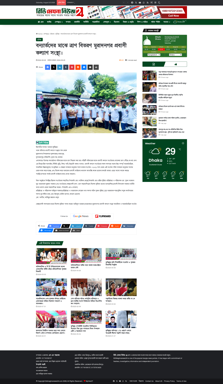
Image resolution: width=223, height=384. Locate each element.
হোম (41, 22)
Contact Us (149, 381)
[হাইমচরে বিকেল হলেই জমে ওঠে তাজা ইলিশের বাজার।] (149, 110)
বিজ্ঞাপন (141, 381)
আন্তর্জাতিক (96, 22)
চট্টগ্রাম (52, 34)
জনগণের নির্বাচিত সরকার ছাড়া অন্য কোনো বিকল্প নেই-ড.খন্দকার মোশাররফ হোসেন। (50, 331)
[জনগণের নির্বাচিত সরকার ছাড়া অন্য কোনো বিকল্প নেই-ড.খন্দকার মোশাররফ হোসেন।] (51, 319)
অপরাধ (68, 22)
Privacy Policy (169, 381)
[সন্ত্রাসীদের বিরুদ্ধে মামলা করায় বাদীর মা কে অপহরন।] (121, 287)
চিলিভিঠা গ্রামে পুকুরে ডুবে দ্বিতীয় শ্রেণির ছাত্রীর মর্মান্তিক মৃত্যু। (171, 96)
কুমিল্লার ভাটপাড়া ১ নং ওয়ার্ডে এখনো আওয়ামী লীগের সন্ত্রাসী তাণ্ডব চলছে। (118, 331)
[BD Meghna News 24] (60, 12)
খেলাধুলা (106, 22)
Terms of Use (181, 381)
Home (40, 34)
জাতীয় (49, 22)
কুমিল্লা (57, 34)
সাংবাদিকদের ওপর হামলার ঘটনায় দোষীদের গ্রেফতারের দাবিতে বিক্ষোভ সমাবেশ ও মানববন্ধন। (50, 301)
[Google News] (80, 216)
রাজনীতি (77, 22)
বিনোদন (116, 22)
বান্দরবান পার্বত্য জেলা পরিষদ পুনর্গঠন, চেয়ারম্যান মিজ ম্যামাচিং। (86, 2)
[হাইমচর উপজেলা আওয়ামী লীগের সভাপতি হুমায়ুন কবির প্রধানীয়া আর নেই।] (149, 87)
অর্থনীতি (86, 22)
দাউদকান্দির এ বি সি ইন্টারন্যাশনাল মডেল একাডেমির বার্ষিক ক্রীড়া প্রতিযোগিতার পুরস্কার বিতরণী (51, 269)
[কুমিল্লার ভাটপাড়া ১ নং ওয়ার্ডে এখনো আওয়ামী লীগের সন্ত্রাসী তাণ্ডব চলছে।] (121, 319)
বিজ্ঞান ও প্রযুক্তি (128, 22)
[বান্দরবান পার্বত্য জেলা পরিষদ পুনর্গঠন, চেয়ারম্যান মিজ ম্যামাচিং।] (149, 121)
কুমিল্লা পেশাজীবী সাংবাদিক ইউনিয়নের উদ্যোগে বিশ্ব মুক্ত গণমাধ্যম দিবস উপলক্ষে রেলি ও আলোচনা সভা (85, 328)
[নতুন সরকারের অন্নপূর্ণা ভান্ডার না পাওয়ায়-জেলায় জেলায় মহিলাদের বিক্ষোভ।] (149, 75)
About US (158, 381)
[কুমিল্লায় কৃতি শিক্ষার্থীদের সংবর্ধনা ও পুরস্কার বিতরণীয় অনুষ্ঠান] (121, 254)
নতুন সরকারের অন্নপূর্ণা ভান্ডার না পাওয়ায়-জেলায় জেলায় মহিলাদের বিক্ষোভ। (173, 73)
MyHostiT (89, 381)
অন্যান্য (166, 22)
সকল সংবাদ (133, 381)
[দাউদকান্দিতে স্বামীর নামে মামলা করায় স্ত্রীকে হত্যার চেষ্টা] (86, 255)
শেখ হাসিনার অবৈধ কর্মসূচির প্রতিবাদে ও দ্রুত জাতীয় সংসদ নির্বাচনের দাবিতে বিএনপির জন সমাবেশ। (86, 301)
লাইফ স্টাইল (155, 22)
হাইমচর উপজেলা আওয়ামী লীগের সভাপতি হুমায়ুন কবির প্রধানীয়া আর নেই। (172, 84)
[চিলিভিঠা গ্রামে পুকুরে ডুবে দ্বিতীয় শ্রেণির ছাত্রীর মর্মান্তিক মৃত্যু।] (149, 98)
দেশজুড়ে (58, 22)
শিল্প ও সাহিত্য (142, 22)
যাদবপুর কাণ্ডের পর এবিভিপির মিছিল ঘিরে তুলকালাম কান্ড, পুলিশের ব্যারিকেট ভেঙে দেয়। (171, 130)
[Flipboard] (103, 216)
